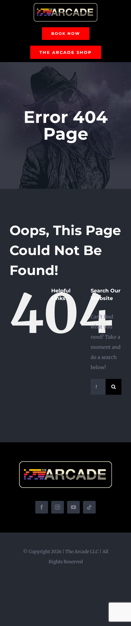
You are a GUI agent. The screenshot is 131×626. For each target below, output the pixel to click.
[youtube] (73, 507)
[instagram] (57, 507)
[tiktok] (89, 507)
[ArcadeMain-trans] (65, 6)
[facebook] (41, 507)
